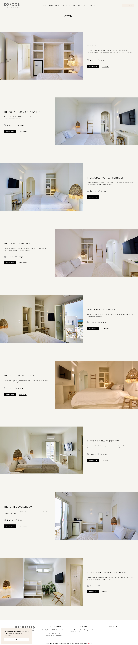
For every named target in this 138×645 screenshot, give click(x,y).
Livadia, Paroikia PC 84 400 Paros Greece (54, 630)
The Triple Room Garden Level (21, 243)
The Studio (93, 45)
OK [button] (16, 639)
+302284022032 (55, 633)
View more (105, 66)
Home (71, 630)
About (81, 630)
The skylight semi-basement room (106, 572)
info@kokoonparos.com (56, 635)
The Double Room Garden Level (105, 178)
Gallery (86, 630)
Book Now (93, 66)
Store (78, 631)
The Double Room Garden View (22, 112)
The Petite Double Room (18, 507)
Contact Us (72, 631)
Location (91, 630)
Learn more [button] (7, 635)
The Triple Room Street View (103, 441)
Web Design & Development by (82, 643)
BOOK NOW (128, 5)
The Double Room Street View (21, 375)
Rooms (76, 630)
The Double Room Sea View (102, 309)
